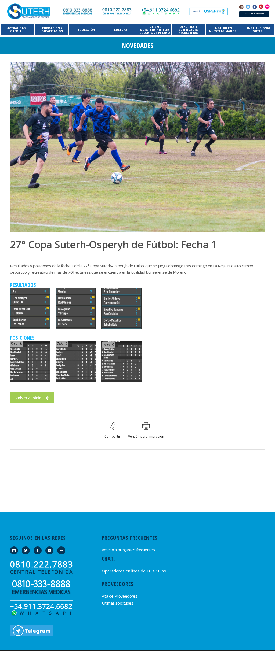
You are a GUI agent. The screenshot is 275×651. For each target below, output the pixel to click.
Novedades (137, 45)
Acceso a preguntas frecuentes (128, 549)
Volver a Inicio (28, 397)
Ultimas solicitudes (117, 603)
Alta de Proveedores (120, 596)
